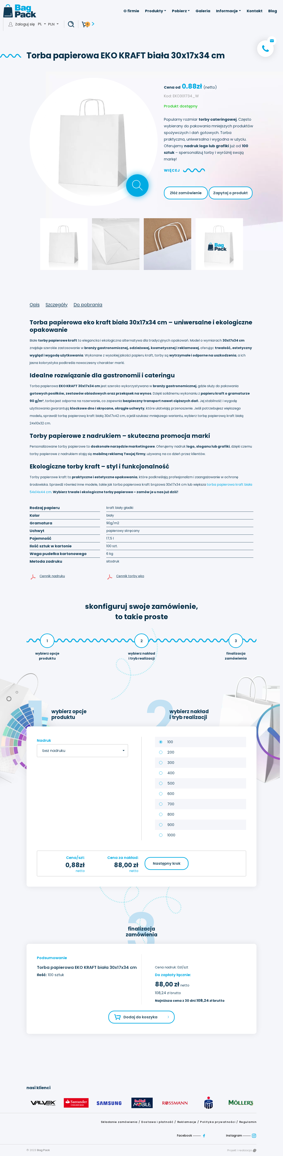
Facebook (185, 1135)
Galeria (203, 10)
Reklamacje (186, 1122)
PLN (51, 24)
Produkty (154, 10)
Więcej (172, 170)
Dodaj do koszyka (140, 1017)
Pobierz (179, 10)
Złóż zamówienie (186, 192)
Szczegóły (57, 304)
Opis (35, 304)
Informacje (227, 10)
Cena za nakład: (122, 857)
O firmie (131, 10)
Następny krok (166, 863)
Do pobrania (88, 304)
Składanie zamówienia (119, 1122)
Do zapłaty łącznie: (173, 974)
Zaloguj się (25, 24)
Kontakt (254, 10)
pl (40, 24)
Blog (272, 10)
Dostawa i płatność (157, 1122)
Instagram (234, 1135)
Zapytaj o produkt (230, 192)
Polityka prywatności (217, 1122)
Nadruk (44, 740)
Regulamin (248, 1122)
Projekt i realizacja (240, 1150)
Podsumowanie (52, 957)
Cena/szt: (75, 857)
